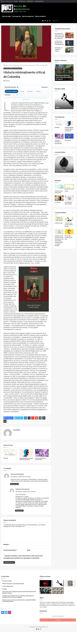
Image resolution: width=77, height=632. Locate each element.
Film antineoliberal (61, 171)
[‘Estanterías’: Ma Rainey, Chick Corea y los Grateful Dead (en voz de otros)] (69, 35)
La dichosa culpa (58, 223)
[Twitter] (4, 609)
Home (7, 65)
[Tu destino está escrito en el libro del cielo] (69, 218)
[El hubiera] (10, 453)
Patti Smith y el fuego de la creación (58, 49)
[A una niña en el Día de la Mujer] (69, 198)
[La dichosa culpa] (59, 218)
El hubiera (5, 458)
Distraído (58, 107)
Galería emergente (40, 16)
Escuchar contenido (11, 91)
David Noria (7, 80)
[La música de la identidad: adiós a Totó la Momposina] (69, 43)
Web (28, 550)
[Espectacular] (69, 136)
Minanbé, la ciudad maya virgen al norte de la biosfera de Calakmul (64, 77)
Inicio (16, 1)
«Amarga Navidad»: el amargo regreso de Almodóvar (69, 129)
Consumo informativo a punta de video (58, 142)
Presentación (39, 1)
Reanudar (30, 91)
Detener (38, 91)
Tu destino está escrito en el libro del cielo (69, 224)
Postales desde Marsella (17, 68)
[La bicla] (69, 186)
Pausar (22, 91)
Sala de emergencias (28, 16)
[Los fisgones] (59, 198)
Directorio (22, 1)
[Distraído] (58, 583)
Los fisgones (58, 202)
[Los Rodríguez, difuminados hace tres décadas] (45, 590)
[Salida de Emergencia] (15, 8)
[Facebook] (2, 609)
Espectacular (68, 140)
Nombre (6, 544)
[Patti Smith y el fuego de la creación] (69, 50)
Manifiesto (30, 1)
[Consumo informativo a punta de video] (42, 453)
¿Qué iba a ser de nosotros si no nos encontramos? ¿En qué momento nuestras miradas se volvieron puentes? (59, 240)
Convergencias (16, 16)
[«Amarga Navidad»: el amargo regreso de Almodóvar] (26, 453)
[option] (64, 72)
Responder (14, 484)
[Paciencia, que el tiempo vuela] (59, 186)
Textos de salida (6, 16)
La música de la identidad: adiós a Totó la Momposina (59, 42)
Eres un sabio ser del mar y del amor (68, 237)
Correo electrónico (10, 550)
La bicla (66, 191)
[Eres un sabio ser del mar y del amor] (69, 231)
